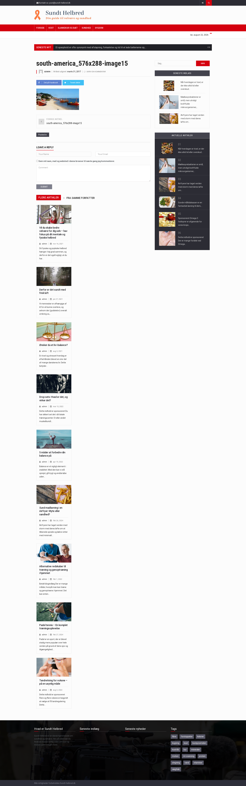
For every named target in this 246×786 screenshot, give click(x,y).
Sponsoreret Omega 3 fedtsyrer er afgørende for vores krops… (190, 221)
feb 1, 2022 (57, 579)
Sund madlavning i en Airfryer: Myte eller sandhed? (50, 511)
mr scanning (188, 756)
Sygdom (99, 28)
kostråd (175, 749)
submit (44, 187)
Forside (40, 28)
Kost (51, 28)
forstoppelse (186, 736)
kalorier (200, 736)
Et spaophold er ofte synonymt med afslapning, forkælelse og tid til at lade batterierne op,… (101, 47)
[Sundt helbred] (123, 15)
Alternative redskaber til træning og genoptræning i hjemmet (53, 569)
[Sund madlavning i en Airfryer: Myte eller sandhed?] (53, 494)
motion (175, 756)
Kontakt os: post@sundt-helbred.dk (54, 3)
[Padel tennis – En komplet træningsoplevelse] (53, 611)
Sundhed (86, 28)
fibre (174, 736)
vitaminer (198, 763)
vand (187, 763)
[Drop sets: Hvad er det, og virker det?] (53, 383)
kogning (175, 743)
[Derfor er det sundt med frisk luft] (53, 276)
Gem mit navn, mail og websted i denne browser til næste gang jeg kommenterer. (77, 161)
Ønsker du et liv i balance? (53, 345)
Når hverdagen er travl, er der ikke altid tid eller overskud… (192, 85)
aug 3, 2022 (57, 690)
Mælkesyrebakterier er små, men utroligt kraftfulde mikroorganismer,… (190, 167)
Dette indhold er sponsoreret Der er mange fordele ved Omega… (191, 240)
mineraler (195, 749)
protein (202, 756)
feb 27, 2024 (58, 635)
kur (185, 749)
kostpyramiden (199, 743)
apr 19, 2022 (58, 462)
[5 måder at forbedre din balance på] (53, 439)
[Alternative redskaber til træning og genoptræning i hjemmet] (53, 553)
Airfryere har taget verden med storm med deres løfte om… (192, 118)
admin (47, 72)
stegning (176, 763)
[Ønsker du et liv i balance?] (53, 331)
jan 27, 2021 (58, 299)
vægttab (176, 769)
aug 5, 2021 (57, 351)
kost (186, 743)
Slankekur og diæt (68, 28)
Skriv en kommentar (96, 72)
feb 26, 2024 (58, 520)
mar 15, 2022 (58, 406)
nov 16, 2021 (58, 244)
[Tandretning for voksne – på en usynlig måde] (53, 667)
